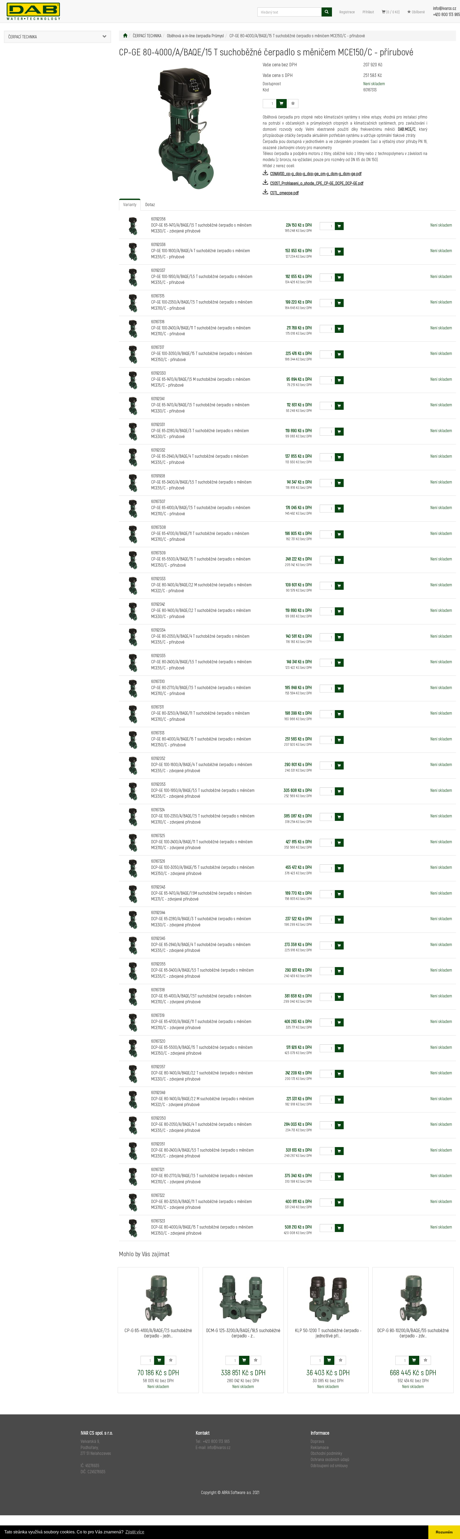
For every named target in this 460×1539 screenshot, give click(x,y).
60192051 (158, 1143)
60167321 (157, 1169)
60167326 (158, 860)
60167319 (158, 1015)
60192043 (158, 886)
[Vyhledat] (326, 12)
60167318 (158, 989)
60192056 (158, 218)
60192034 (158, 629)
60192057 (158, 1066)
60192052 (158, 758)
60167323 (158, 1220)
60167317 (157, 347)
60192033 (158, 578)
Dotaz (150, 204)
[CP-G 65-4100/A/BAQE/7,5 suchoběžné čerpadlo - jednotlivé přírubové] (158, 1298)
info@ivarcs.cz (444, 8)
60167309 (158, 552)
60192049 (158, 1092)
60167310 (158, 681)
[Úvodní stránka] (125, 35)
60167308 (158, 527)
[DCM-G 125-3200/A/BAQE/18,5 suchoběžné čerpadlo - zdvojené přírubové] (243, 1298)
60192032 (158, 449)
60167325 (158, 835)
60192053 (158, 784)
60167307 (158, 501)
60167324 (158, 809)
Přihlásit (368, 12)
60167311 (157, 706)
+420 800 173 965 (446, 14)
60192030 (158, 372)
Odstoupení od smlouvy (329, 1465)
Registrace (347, 12)
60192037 (158, 270)
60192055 (158, 963)
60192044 (158, 912)
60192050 (158, 1117)
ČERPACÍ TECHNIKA (22, 36)
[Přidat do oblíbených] (293, 103)
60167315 (158, 295)
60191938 (158, 475)
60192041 (158, 398)
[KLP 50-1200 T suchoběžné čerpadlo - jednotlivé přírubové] (328, 1298)
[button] (102, 37)
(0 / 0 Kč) (392, 12)
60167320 (158, 1040)
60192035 (158, 655)
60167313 (158, 732)
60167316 (158, 321)
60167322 (158, 1195)
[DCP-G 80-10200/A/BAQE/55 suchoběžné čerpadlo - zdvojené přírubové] (413, 1298)
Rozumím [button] (444, 1532)
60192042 (158, 604)
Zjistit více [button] (134, 1532)
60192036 (158, 244)
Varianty (129, 204)
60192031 (158, 424)
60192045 (158, 938)
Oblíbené (418, 12)
